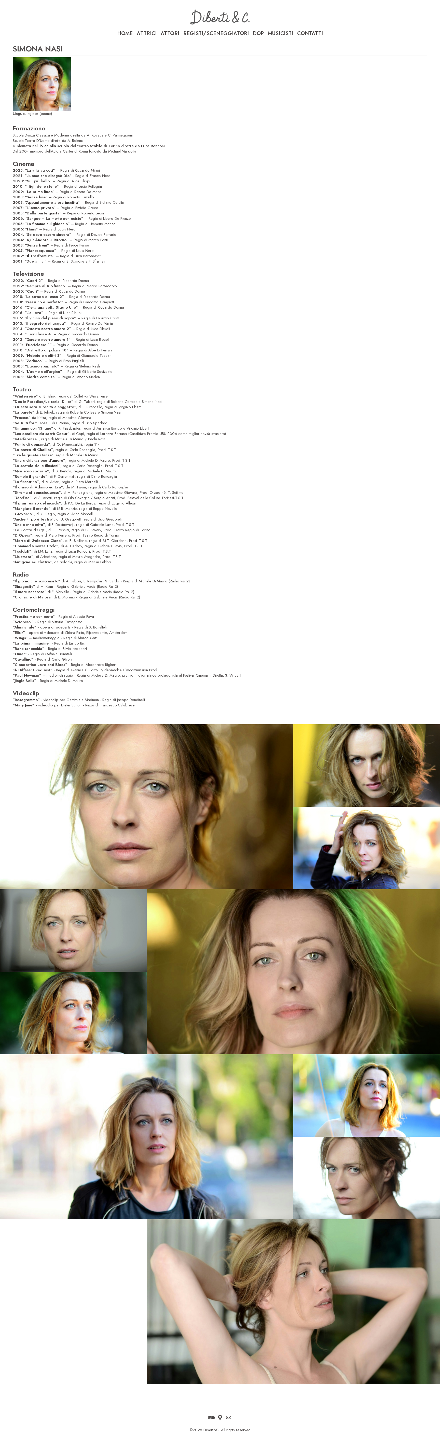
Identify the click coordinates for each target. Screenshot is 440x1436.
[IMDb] (211, 1417)
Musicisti (280, 33)
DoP (258, 33)
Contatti (310, 33)
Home (125, 33)
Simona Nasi (37, 48)
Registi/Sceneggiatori (216, 33)
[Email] (229, 1417)
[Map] (220, 1417)
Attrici (147, 33)
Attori (170, 33)
